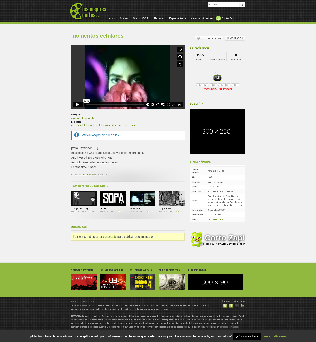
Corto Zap (228, 18)
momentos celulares (127, 125)
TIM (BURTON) (79, 208)
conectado (110, 236)
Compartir (236, 38)
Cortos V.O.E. (141, 18)
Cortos (124, 18)
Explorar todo (177, 18)
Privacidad (88, 301)
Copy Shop (165, 208)
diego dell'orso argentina (104, 125)
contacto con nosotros (230, 327)
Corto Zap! (224, 239)
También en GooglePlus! (237, 305)
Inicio (111, 18)
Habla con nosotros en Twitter (225, 305)
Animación (76, 118)
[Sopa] (113, 198)
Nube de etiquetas (202, 18)
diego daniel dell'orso (81, 125)
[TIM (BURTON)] (84, 198)
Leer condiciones (274, 336)
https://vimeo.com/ (215, 219)
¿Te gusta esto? (211, 38)
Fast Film (135, 208)
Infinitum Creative (148, 305)
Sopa (103, 208)
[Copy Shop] (172, 198)
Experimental (88, 118)
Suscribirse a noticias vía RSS (242, 305)
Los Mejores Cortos (85, 305)
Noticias (159, 18)
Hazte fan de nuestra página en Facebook (231, 305)
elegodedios (88, 175)
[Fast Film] (142, 198)
